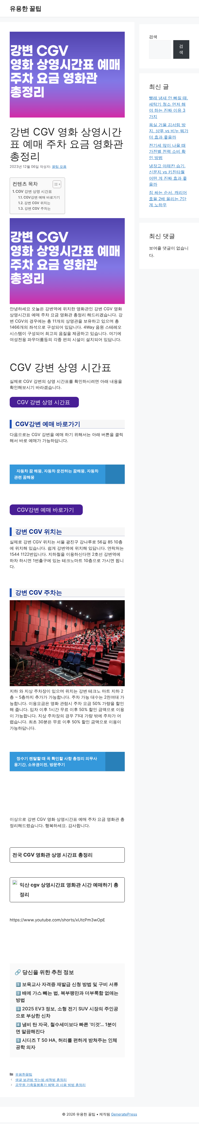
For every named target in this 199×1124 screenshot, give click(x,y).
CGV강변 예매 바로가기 (42, 197)
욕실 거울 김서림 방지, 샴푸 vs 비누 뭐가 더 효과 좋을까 (168, 131)
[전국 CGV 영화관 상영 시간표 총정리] (67, 855)
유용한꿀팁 (23, 1074)
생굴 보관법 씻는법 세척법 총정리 (41, 1080)
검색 (153, 36)
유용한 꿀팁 (25, 8)
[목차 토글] (54, 184)
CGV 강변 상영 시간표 (34, 191)
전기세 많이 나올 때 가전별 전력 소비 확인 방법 (167, 151)
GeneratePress (124, 1114)
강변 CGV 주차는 (38, 208)
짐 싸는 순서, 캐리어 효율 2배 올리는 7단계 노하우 (168, 198)
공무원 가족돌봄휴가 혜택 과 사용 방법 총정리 (50, 1085)
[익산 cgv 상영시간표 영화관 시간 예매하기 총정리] (67, 890)
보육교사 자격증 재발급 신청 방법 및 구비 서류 (70, 984)
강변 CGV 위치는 (37, 203)
